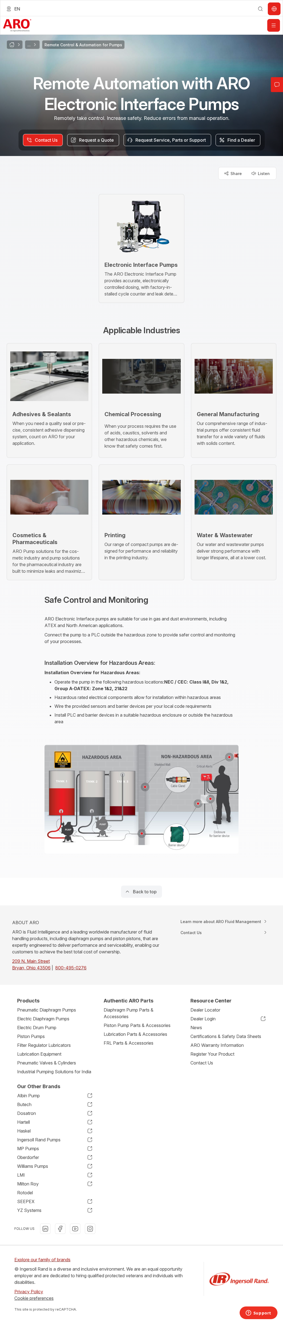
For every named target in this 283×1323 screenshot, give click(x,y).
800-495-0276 (71, 967)
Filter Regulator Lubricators (44, 1045)
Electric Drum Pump (36, 1027)
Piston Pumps (31, 1036)
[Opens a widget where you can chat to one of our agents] (258, 1313)
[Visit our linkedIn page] (45, 1228)
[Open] (273, 25)
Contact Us (201, 1063)
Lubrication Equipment (39, 1054)
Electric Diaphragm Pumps (43, 1018)
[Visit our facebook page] (60, 1228)
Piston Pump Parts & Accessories (137, 1025)
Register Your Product (212, 1054)
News (196, 1027)
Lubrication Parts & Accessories (135, 1034)
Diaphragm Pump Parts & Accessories (128, 1013)
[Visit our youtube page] (75, 1228)
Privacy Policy (28, 1291)
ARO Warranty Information (217, 1045)
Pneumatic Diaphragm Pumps (46, 1010)
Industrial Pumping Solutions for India (54, 1071)
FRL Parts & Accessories (128, 1043)
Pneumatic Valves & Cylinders (46, 1063)
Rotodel (25, 1192)
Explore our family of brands (42, 1259)
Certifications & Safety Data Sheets (225, 1036)
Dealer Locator (205, 1010)
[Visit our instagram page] (90, 1228)
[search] (260, 8)
